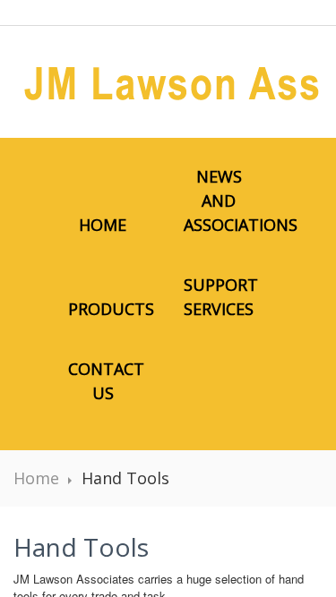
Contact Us (106, 381)
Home (102, 224)
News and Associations (228, 200)
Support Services (221, 297)
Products (111, 309)
